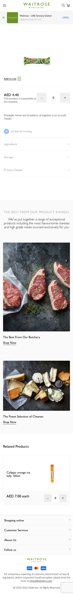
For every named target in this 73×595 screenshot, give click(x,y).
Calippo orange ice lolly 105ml (18, 474)
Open (65, 17)
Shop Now (9, 342)
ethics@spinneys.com (41, 580)
